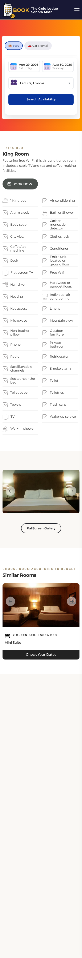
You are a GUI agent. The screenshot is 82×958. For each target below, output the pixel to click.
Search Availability (41, 99)
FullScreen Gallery (41, 528)
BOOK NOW (22, 184)
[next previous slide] (10, 491)
